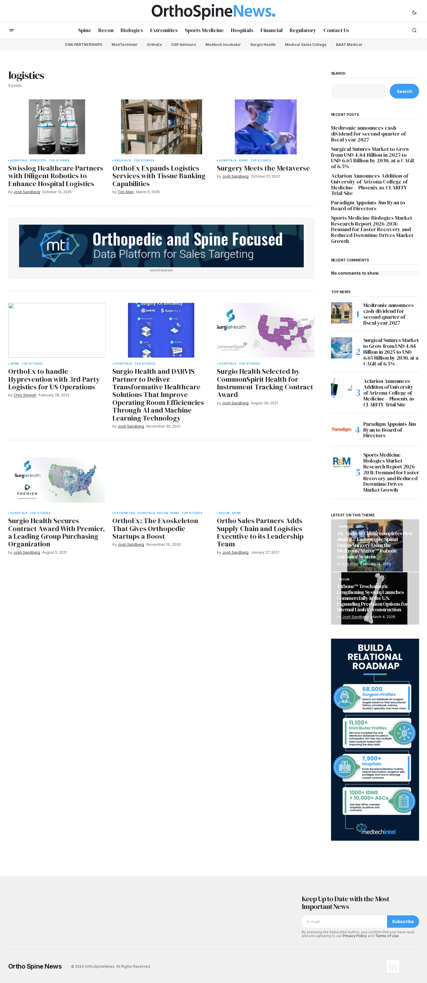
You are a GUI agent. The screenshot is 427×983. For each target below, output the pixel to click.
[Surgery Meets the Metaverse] (265, 126)
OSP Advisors (183, 44)
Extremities (124, 513)
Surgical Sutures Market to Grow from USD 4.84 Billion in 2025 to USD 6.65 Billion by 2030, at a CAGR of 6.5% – (372, 157)
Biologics (122, 160)
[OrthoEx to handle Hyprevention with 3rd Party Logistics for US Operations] (57, 330)
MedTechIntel (124, 44)
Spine (243, 160)
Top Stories (59, 160)
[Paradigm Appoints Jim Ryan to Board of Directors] (341, 429)
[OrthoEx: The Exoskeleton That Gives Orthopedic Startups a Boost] (161, 479)
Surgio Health (263, 44)
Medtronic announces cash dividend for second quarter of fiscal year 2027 (368, 133)
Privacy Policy (355, 936)
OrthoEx (154, 44)
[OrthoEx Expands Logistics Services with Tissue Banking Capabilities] (161, 126)
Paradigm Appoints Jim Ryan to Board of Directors (368, 205)
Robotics (38, 160)
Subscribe (403, 921)
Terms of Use (387, 936)
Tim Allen (350, 564)
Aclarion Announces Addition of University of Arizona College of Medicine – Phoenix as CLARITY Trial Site (369, 184)
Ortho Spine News (35, 966)
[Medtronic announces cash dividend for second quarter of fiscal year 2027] (341, 312)
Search (338, 73)
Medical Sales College (306, 44)
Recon (162, 513)
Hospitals (19, 160)
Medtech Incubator (223, 44)
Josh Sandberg (355, 617)
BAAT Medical (349, 44)
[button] (414, 12)
